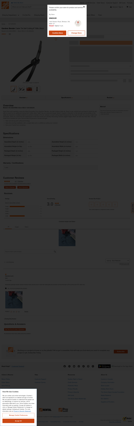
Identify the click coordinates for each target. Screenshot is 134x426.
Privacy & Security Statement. (22, 411)
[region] (18, 407)
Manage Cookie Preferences (18, 415)
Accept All (18, 421)
